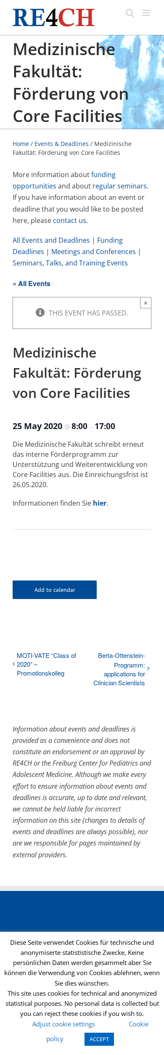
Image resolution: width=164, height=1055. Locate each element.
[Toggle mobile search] (130, 12)
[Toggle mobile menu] (147, 12)
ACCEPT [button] (99, 1039)
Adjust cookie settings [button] (63, 1024)
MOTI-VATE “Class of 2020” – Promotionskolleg (46, 664)
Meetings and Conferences (93, 251)
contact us (69, 220)
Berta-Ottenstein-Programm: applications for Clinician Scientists (119, 669)
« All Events (31, 283)
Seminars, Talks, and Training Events (70, 263)
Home (21, 144)
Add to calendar (54, 590)
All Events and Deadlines (51, 240)
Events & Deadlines (61, 144)
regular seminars (120, 186)
